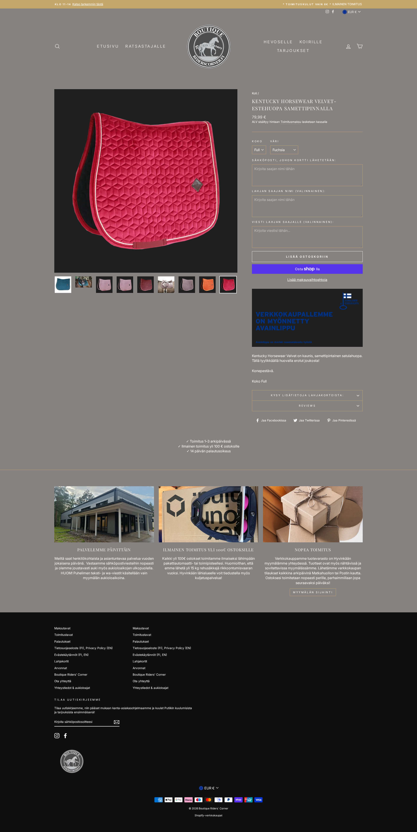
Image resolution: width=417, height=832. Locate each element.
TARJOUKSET (293, 50)
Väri (274, 141)
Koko (257, 141)
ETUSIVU (108, 46)
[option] (208, 4)
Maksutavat (62, 628)
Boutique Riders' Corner (70, 674)
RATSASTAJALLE (145, 46)
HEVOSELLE (278, 42)
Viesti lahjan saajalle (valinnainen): (293, 222)
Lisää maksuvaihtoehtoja (307, 279)
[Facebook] (65, 735)
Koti (254, 93)
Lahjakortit (61, 661)
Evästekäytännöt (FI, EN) (71, 655)
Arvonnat (60, 668)
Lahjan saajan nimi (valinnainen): (289, 191)
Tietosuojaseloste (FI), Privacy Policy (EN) (83, 648)
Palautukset (62, 641)
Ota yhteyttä (62, 681)
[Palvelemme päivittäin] (104, 514)
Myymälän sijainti (313, 592)
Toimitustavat (63, 635)
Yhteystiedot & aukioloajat (72, 688)
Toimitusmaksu (291, 122)
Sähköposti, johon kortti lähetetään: (294, 160)
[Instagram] (57, 735)
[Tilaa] (116, 722)
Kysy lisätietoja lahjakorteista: (307, 395)
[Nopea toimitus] (313, 514)
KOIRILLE (311, 42)
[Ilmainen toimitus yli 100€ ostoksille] (208, 514)
